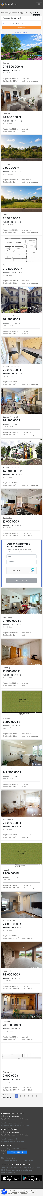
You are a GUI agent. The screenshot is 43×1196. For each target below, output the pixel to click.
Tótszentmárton (9, 920)
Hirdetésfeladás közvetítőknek (12, 1141)
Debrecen (6, 114)
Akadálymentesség (6, 1193)
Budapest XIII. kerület (11, 366)
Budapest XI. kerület (10, 769)
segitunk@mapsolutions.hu (17, 1148)
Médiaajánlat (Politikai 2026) (26, 1192)
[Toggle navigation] (39, 4)
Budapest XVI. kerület (11, 467)
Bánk (5, 215)
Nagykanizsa (8, 819)
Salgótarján (7, 518)
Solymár (6, 63)
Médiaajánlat (13, 1192)
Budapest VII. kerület (11, 316)
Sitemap (15, 1193)
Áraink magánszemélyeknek (11, 1123)
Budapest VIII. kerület (11, 417)
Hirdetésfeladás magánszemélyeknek (15, 1125)
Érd (4, 265)
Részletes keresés (21, 32)
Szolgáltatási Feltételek (30, 1191)
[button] (4, 1192)
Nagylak (6, 870)
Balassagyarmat (9, 1072)
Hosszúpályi (7, 971)
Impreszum (19, 1191)
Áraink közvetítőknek (9, 1139)
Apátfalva (6, 718)
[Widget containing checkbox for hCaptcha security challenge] (21, 570)
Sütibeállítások (22, 1193)
